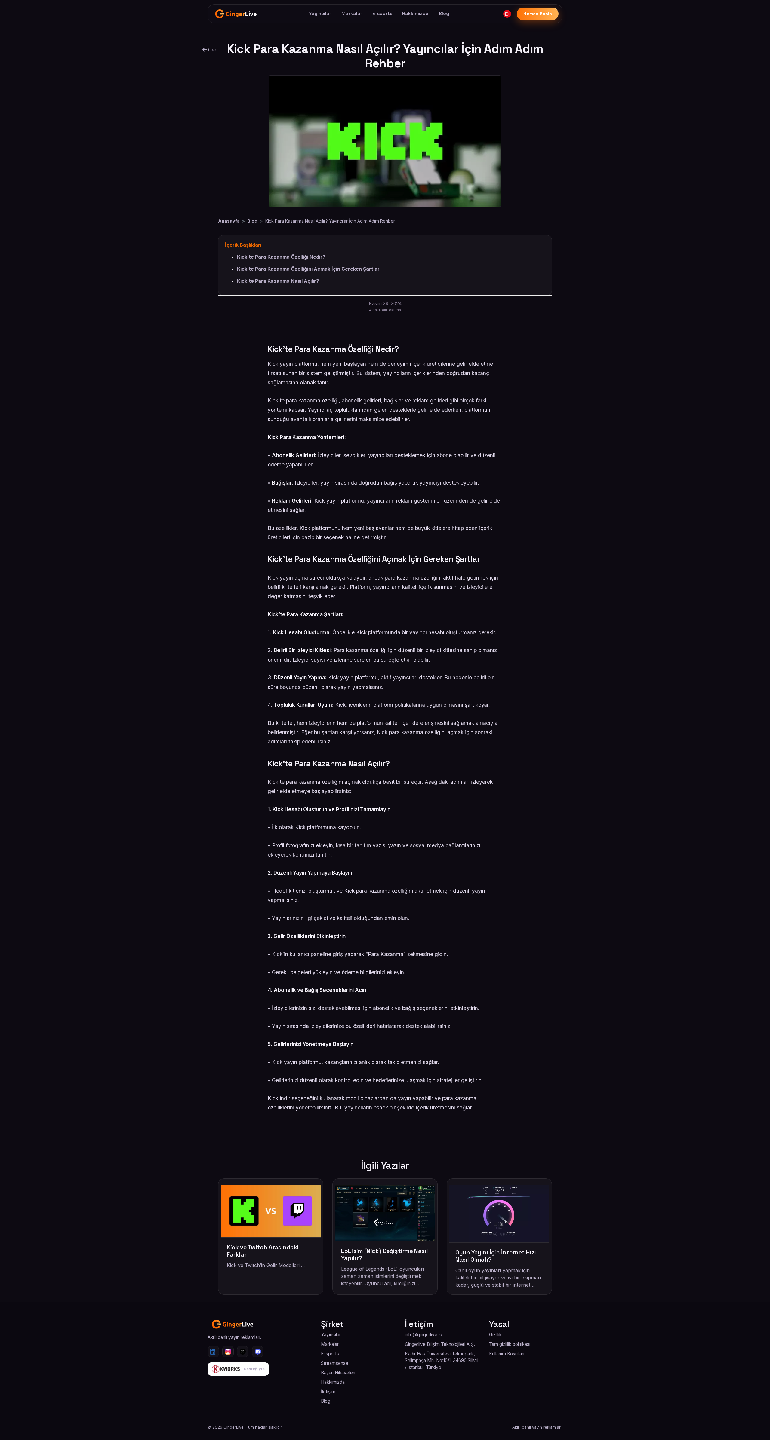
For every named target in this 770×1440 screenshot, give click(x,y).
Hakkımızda (415, 14)
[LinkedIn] (213, 1351)
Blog (444, 14)
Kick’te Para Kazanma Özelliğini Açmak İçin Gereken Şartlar (308, 269)
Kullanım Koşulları (506, 1354)
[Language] (507, 14)
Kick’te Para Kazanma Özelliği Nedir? (281, 257)
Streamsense (334, 1363)
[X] (242, 1351)
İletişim (328, 1392)
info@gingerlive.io (423, 1334)
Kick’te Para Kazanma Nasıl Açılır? (278, 281)
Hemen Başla (538, 14)
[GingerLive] (236, 14)
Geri (212, 50)
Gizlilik (495, 1334)
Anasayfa (229, 220)
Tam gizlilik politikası (509, 1344)
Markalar (351, 14)
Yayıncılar (320, 14)
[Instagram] (228, 1351)
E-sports (382, 14)
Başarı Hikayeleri (338, 1373)
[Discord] (257, 1351)
